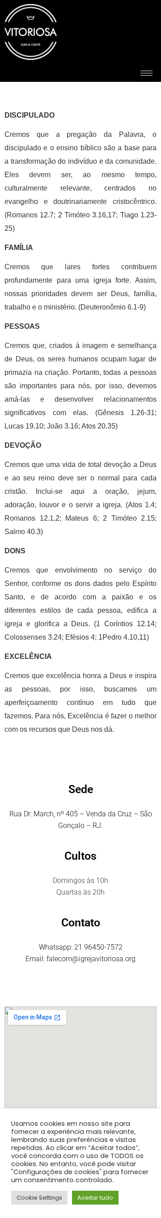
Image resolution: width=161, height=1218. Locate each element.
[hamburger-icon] (146, 73)
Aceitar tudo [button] (95, 1197)
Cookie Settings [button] (39, 1197)
